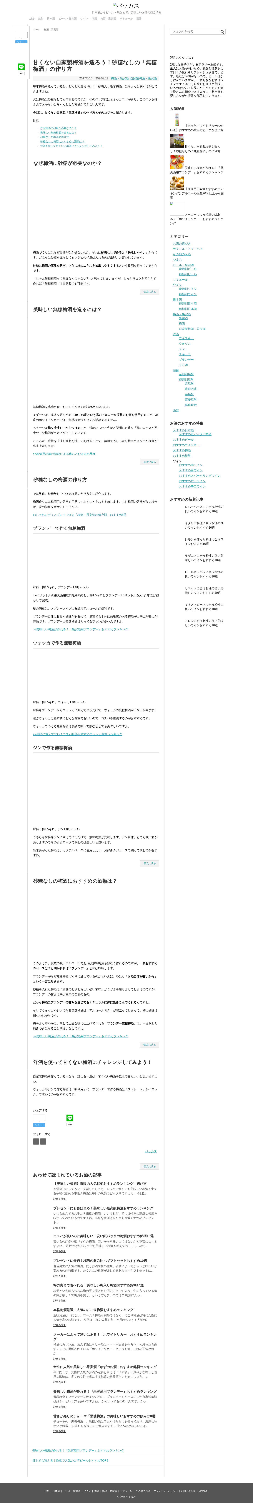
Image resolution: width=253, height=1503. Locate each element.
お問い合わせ (188, 1491)
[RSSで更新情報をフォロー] (43, 1141)
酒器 (139, 18)
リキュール (126, 18)
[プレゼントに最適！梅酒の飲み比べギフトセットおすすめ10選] (42, 1268)
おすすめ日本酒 (183, 430)
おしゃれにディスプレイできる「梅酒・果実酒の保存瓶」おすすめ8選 (79, 514)
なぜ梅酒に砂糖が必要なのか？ (58, 128)
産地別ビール (188, 268)
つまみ (177, 259)
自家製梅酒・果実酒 (143, 78)
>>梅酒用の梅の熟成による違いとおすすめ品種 (64, 453)
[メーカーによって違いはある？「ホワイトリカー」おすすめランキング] (42, 1342)
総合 (32, 18)
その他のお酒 (182, 254)
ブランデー (186, 359)
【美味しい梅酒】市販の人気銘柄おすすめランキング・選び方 (100, 1183)
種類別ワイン (188, 294)
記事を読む (59, 1198)
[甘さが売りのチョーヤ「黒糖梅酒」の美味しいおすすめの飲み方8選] (42, 1424)
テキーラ (185, 354)
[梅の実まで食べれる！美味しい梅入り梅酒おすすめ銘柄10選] (42, 1293)
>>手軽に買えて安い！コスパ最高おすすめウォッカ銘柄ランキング (77, 734)
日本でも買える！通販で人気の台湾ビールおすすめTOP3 (70, 1460)
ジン (182, 348)
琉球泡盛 (191, 388)
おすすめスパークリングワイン (199, 475)
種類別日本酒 (188, 303)
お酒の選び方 (182, 243)
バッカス (151, 1151)
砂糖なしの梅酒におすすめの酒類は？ (62, 141)
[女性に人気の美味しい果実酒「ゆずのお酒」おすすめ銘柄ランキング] (42, 1374)
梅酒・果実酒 (108, 18)
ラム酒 (183, 365)
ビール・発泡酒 (68, 18)
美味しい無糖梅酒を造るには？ (58, 132)
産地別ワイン (188, 288)
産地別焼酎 (186, 374)
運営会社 (204, 1491)
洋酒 (94, 18)
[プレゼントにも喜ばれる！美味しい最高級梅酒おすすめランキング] (42, 1216)
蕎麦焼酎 (191, 399)
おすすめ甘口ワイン (192, 481)
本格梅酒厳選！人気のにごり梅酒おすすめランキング (93, 1310)
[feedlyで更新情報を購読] (36, 1141)
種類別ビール (188, 274)
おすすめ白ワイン (191, 470)
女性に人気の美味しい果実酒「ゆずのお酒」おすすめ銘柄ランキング (105, 1367)
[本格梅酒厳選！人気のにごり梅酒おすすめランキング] (42, 1317)
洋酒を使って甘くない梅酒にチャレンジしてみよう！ (71, 145)
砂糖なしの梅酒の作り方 (54, 137)
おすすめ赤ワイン (191, 465)
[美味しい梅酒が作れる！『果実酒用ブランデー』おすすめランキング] (42, 1399)
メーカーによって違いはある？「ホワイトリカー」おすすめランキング (196, 219)
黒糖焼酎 (191, 405)
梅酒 (182, 323)
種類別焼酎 (186, 379)
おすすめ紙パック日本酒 (195, 434)
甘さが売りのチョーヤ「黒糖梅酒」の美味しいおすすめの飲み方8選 (104, 1416)
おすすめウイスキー (186, 445)
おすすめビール (183, 439)
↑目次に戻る (149, 291)
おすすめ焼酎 (182, 455)
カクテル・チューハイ (188, 248)
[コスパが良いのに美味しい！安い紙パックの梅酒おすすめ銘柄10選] (42, 1243)
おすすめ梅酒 (182, 450)
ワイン (84, 18)
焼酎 (40, 18)
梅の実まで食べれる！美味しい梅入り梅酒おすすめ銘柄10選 (98, 1285)
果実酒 (183, 318)
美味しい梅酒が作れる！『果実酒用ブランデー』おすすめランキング (105, 1391)
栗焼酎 (189, 383)
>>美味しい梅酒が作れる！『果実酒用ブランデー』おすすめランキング (80, 629)
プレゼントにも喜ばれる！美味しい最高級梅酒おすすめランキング (103, 1208)
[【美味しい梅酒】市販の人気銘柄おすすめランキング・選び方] (42, 1191)
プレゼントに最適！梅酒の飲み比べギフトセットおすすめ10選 (100, 1260)
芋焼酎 (189, 394)
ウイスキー (186, 338)
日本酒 (51, 18)
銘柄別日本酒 (188, 308)
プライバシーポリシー (166, 1491)
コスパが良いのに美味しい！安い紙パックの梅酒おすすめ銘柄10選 (103, 1236)
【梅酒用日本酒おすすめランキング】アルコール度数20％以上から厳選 (197, 193)
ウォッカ (185, 343)
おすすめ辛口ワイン (192, 486)
